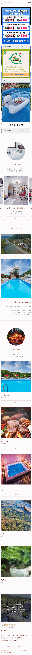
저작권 (13, 647)
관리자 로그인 (3, 647)
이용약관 (9, 647)
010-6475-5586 (16, 607)
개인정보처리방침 (18, 647)
